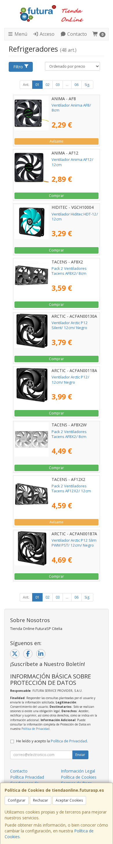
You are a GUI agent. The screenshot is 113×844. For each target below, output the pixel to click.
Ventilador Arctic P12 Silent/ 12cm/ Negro (70, 325)
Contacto (76, 34)
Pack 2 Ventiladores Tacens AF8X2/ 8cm (69, 271)
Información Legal (78, 771)
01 (37, 84)
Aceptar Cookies (69, 800)
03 (58, 84)
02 (47, 84)
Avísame (56, 141)
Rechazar (40, 800)
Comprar (56, 195)
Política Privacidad (27, 777)
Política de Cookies (78, 777)
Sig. (87, 84)
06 (76, 84)
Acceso (46, 34)
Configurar (16, 800)
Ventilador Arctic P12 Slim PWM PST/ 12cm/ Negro (74, 543)
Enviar (80, 754)
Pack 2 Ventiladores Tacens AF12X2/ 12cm (71, 488)
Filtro (18, 66)
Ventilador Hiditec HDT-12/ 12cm (75, 216)
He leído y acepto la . (52, 741)
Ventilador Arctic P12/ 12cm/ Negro (70, 379)
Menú (20, 34)
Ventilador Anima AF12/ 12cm (72, 162)
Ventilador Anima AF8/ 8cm (71, 108)
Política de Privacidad (35, 729)
